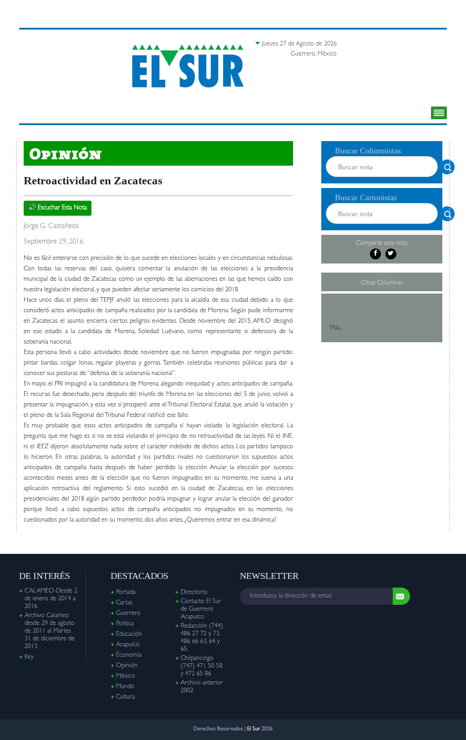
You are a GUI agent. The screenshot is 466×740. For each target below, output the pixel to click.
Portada (126, 592)
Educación (129, 634)
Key (29, 657)
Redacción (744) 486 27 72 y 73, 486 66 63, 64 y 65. (202, 638)
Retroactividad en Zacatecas (93, 180)
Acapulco (128, 645)
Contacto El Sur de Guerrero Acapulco (201, 609)
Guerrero (128, 613)
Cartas (124, 603)
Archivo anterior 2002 (202, 687)
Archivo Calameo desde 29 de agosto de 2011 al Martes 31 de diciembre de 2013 (50, 631)
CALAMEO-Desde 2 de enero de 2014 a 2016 (51, 599)
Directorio (194, 592)
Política (125, 624)
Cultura (125, 697)
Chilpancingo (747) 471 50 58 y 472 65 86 (202, 666)
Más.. (336, 328)
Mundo (125, 687)
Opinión (126, 666)
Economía (129, 655)
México (125, 676)
